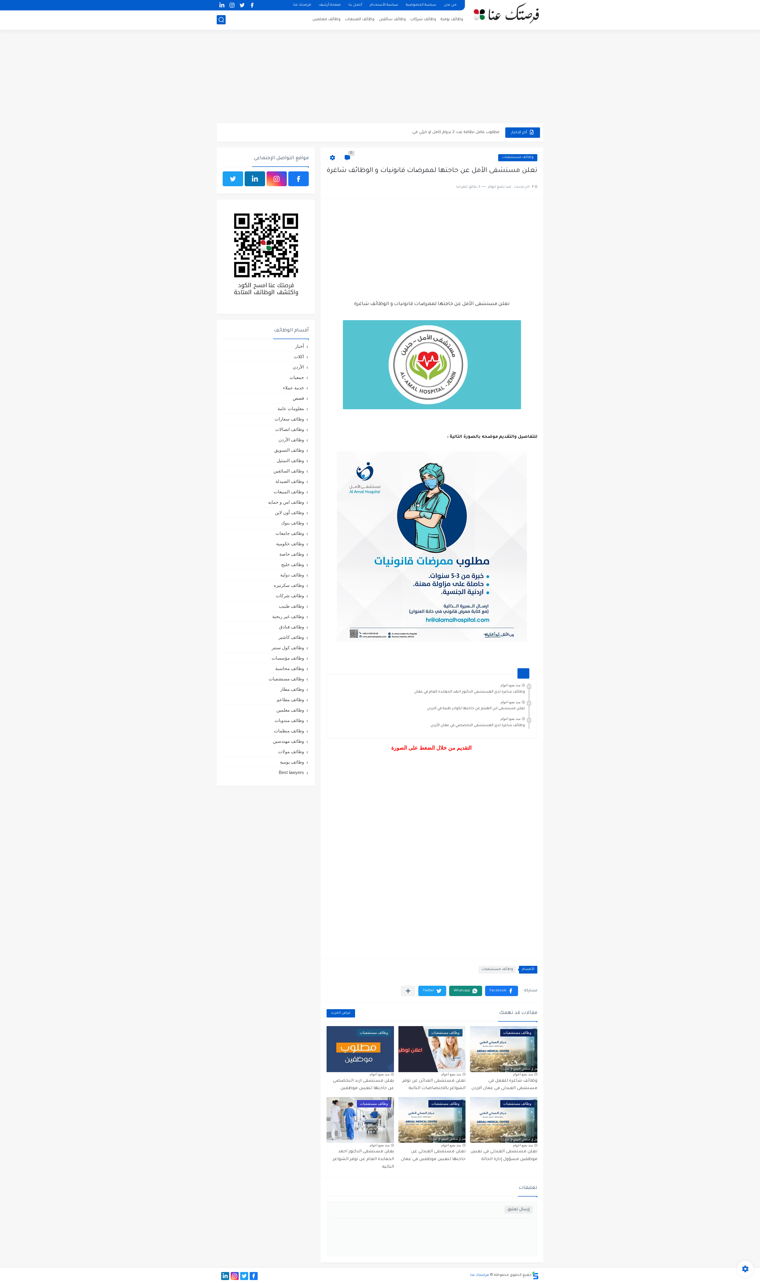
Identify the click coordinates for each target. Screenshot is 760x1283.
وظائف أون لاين (289, 512)
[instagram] (231, 5)
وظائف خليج (292, 564)
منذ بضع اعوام (510, 685)
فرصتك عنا (302, 5)
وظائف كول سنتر (288, 647)
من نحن (450, 5)
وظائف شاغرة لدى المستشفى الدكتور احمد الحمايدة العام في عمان (469, 692)
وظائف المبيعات (359, 19)
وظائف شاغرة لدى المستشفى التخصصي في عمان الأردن (477, 725)
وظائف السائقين (288, 470)
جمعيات (296, 377)
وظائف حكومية (290, 543)
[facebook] (252, 5)
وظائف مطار (292, 689)
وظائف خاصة (291, 554)
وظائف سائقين (392, 19)
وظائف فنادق (291, 626)
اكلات (299, 356)
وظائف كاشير (291, 637)
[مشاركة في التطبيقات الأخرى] (408, 991)
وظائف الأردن (291, 439)
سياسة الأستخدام (384, 5)
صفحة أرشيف (330, 5)
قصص (298, 398)
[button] (501, 991)
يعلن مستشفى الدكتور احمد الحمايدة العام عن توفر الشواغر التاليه (363, 1159)
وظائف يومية (452, 19)
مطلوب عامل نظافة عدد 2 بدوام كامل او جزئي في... (454, 132)
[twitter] (242, 5)
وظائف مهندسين (288, 741)
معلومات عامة (291, 408)
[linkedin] (221, 5)
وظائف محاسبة (289, 668)
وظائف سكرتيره (289, 585)
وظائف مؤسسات (288, 658)
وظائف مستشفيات (517, 157)
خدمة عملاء (293, 387)
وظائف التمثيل (290, 460)
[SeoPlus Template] (535, 1275)
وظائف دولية (292, 574)
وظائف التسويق (289, 450)
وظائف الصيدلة (290, 481)
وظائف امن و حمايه (286, 502)
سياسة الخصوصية (421, 5)
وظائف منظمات (289, 730)
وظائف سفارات (289, 418)
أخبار (299, 346)
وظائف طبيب (291, 606)
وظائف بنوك (292, 522)
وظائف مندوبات (289, 720)
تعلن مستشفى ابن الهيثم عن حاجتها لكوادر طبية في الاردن (476, 709)
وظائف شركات (423, 19)
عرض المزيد (341, 1013)
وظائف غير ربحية (288, 616)
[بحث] (221, 19)
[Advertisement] (380, 77)
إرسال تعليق (518, 1209)
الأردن (298, 366)
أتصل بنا (355, 5)
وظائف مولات (291, 751)
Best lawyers (291, 772)
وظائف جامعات (290, 533)
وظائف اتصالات (289, 429)
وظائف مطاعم (290, 699)
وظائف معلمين (326, 19)
